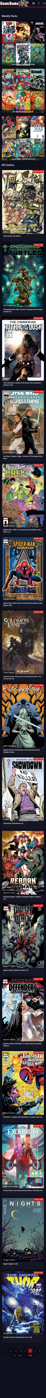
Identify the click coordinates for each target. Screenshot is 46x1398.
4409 (30, 1355)
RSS (44, 3)
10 (20, 1355)
